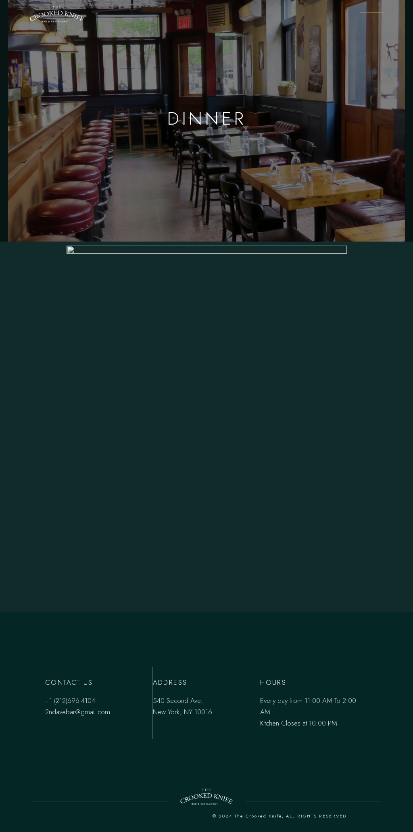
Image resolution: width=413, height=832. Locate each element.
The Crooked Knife (258, 816)
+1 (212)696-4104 (70, 700)
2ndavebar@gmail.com (77, 712)
